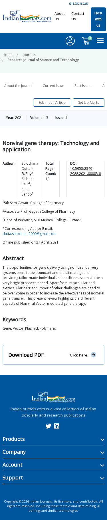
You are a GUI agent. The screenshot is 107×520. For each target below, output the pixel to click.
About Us (59, 16)
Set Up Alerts (88, 102)
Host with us (98, 19)
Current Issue (53, 85)
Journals (29, 54)
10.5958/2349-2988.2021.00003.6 (85, 171)
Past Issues (83, 85)
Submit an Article (52, 102)
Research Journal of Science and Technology (43, 59)
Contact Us (77, 16)
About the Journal (18, 85)
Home (8, 54)
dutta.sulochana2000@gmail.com (29, 233)
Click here (78, 355)
